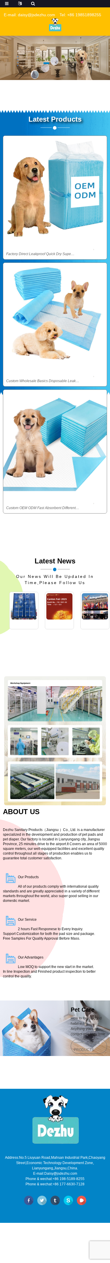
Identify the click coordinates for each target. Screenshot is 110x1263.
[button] (46, 63)
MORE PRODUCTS (87, 1046)
